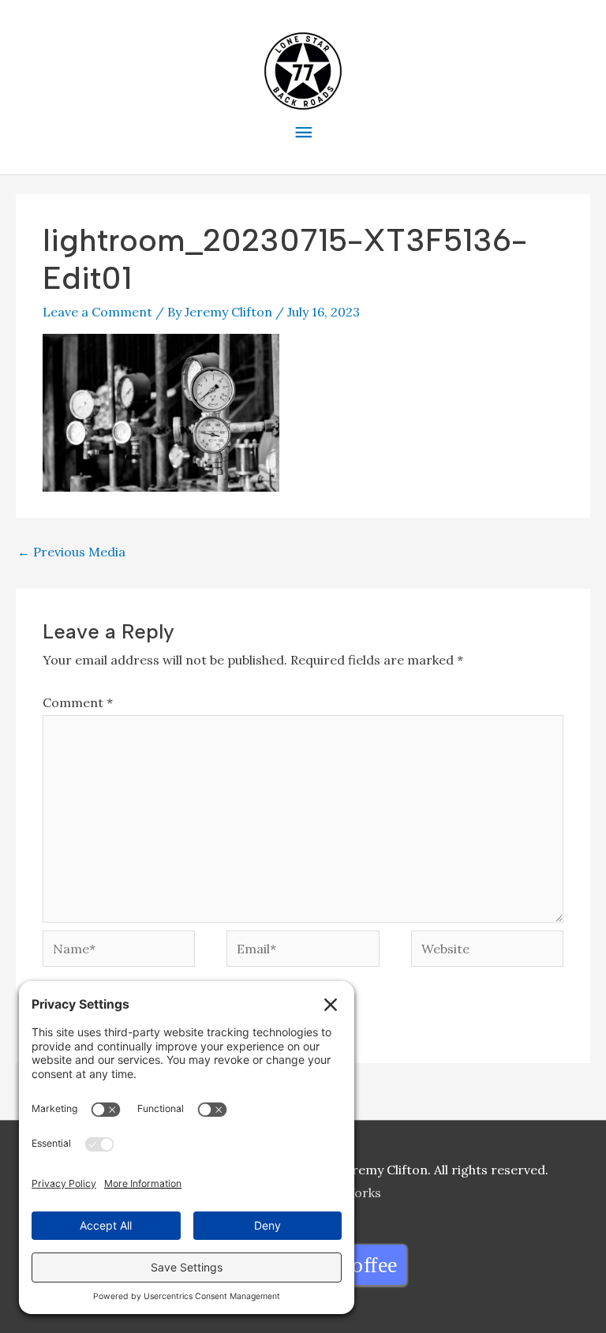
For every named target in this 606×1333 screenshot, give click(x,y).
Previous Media (71, 552)
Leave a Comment (97, 312)
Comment (78, 702)
